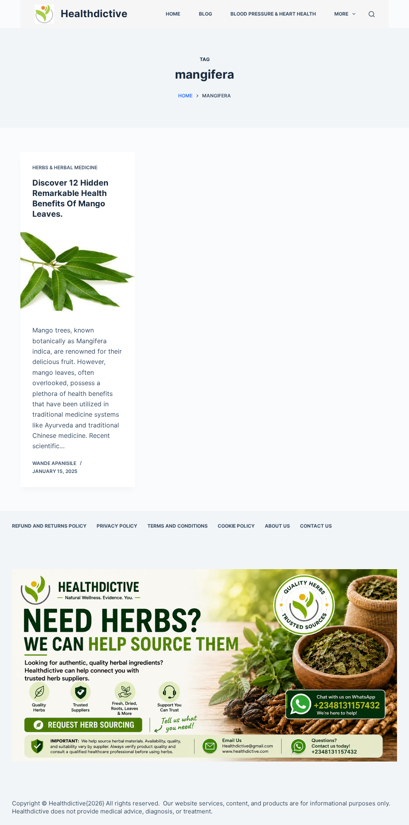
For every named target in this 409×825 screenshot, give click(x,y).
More (341, 14)
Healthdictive (94, 14)
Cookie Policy (236, 526)
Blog (205, 14)
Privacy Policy (117, 526)
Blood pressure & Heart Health (273, 14)
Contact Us (316, 526)
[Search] (372, 14)
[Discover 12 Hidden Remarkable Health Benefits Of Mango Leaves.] (77, 270)
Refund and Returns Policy (49, 526)
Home (173, 14)
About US (277, 526)
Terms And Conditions (177, 526)
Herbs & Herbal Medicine (64, 167)
